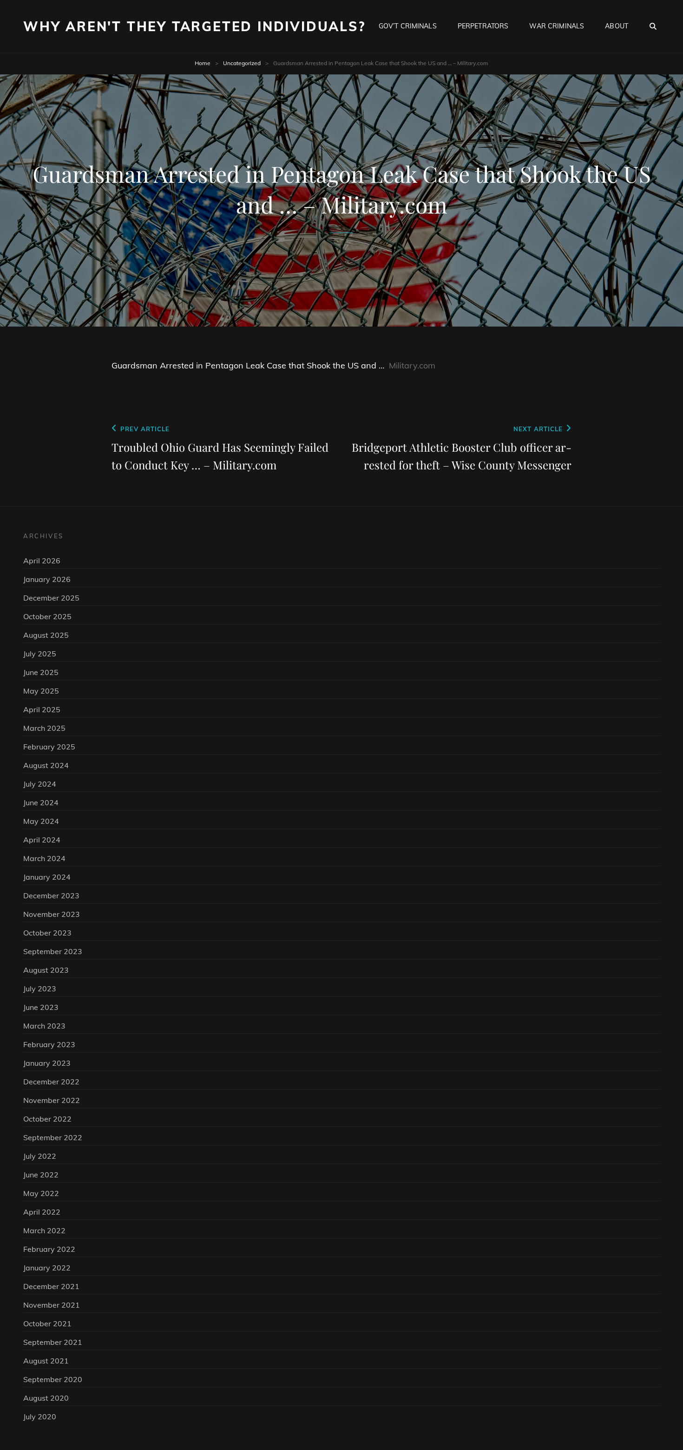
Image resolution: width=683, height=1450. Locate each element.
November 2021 (51, 1305)
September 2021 (52, 1342)
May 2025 (41, 690)
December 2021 (51, 1286)
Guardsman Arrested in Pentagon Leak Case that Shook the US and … (248, 365)
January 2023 (47, 1063)
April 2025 (41, 709)
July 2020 (39, 1416)
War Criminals (556, 26)
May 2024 (41, 821)
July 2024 (39, 783)
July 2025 (39, 653)
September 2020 (52, 1379)
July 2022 (39, 1156)
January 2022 (47, 1267)
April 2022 (41, 1211)
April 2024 (41, 839)
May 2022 (41, 1193)
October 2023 (47, 932)
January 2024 (47, 877)
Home (202, 63)
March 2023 (44, 1025)
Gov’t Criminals (408, 26)
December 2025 (51, 597)
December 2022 (51, 1081)
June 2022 (41, 1174)
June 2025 (41, 672)
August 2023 (46, 970)
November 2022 (51, 1100)
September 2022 (52, 1137)
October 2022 (47, 1118)
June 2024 (41, 802)
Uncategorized (242, 63)
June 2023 (41, 1007)
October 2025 (47, 616)
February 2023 (49, 1044)
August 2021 (46, 1360)
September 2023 (52, 951)
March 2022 (44, 1230)
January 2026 (47, 579)
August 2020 (46, 1398)
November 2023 (51, 914)
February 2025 (49, 746)
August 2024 (46, 765)
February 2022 (49, 1249)
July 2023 (39, 988)
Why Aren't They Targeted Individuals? (194, 26)
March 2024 (44, 858)
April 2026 (41, 560)
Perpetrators (483, 26)
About (616, 26)
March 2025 (44, 728)
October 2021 (47, 1323)
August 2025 (46, 635)
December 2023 (51, 895)
